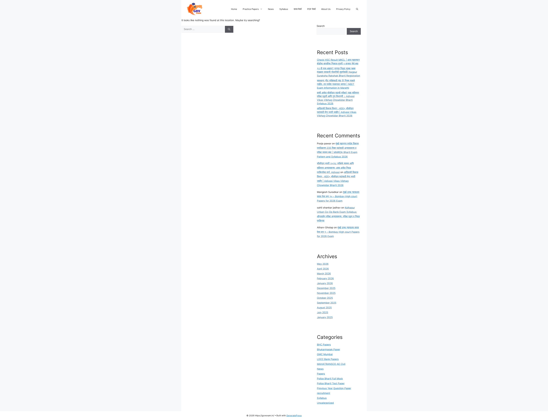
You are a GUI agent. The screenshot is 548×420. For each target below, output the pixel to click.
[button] (357, 9)
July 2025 (322, 312)
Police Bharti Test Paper (330, 383)
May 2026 (323, 263)
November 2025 (326, 293)
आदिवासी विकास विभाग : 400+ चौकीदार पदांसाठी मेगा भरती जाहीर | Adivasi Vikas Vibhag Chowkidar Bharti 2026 (336, 112)
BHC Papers (324, 344)
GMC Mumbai (325, 354)
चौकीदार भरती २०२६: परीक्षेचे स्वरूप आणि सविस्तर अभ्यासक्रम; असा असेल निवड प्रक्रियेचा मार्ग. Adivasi (335, 168)
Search (321, 26)
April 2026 (323, 268)
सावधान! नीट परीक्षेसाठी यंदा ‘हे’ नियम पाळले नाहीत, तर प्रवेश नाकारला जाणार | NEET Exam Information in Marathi (336, 84)
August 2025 (324, 307)
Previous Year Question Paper (334, 388)
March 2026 (324, 273)
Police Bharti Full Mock (330, 378)
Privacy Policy (343, 9)
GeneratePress (294, 415)
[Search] (229, 29)
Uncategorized (325, 402)
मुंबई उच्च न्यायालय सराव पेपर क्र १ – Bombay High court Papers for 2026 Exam (338, 232)
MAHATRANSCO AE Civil (331, 364)
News (271, 9)
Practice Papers (251, 9)
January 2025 (325, 317)
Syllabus (283, 9)
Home (234, 9)
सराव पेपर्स (298, 9)
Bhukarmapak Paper (328, 349)
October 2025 (325, 297)
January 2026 (325, 283)
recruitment (323, 393)
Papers (321, 373)
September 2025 (326, 302)
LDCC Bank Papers (328, 359)
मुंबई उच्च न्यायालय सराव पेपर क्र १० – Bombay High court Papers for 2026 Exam (338, 196)
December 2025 (326, 288)
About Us (326, 9)
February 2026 (325, 278)
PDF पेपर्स (311, 9)
